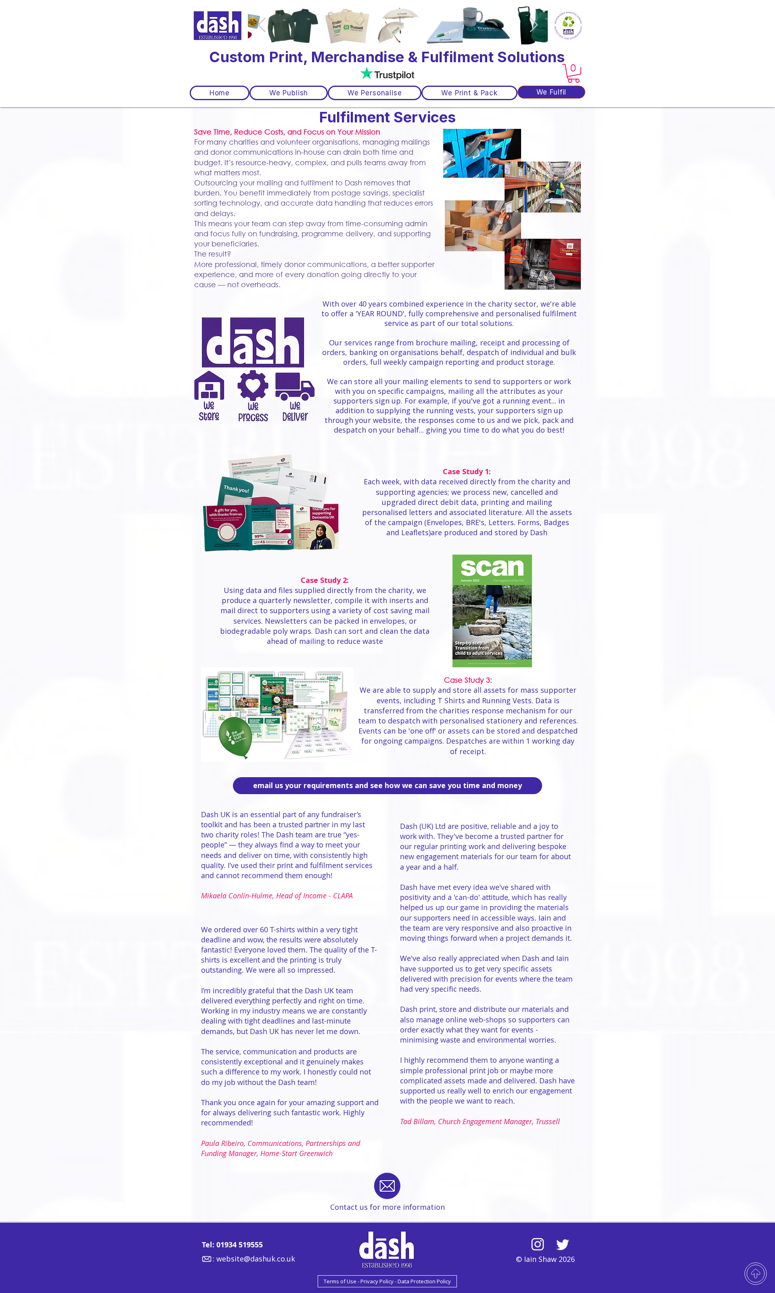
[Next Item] (533, 25)
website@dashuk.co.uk (255, 1259)
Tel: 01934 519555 (232, 1245)
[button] (573, 73)
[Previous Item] (261, 25)
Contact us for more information (387, 1207)
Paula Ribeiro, (224, 1143)
